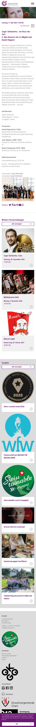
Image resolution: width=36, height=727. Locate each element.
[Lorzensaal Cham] (10, 3)
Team (3, 659)
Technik (4, 657)
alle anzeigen (17, 224)
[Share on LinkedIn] (15, 205)
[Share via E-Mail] (20, 205)
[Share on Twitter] (10, 205)
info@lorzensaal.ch (8, 628)
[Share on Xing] (17, 205)
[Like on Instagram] (3, 688)
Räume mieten (6, 653)
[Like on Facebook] (7, 688)
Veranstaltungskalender (9, 655)
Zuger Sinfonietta (17, 174)
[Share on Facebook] (12, 205)
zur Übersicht (24, 26)
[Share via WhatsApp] (23, 205)
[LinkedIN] (11, 689)
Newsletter (9, 694)
